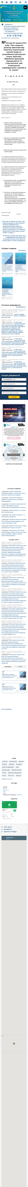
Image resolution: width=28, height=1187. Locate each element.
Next (23, 486)
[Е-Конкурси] (14, 475)
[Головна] (2, 2)
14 (17, 726)
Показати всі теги (6, 779)
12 (10, 726)
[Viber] (11, 2)
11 (7, 726)
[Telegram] (15, 2)
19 (10, 729)
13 (14, 726)
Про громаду (6, 19)
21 (17, 729)
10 (3, 726)
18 (7, 729)
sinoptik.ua (19, 794)
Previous (5, 486)
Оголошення (7, 666)
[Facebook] (6, 2)
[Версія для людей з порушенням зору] (20, 2)
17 (3, 729)
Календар (8, 712)
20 (14, 729)
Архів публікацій (20, 712)
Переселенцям (18, 19)
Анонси (20, 666)
